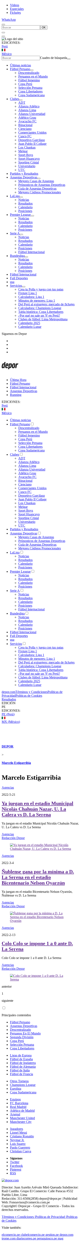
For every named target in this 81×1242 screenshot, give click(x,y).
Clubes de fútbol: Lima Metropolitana (43, 319)
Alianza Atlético (28, 106)
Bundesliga (17, 255)
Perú (5, 46)
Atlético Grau (27, 117)
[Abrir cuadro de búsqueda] (3, 24)
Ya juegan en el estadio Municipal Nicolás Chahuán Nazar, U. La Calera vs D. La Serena (37, 809)
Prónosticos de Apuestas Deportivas (41, 185)
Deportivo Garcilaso (31, 140)
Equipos (15, 1099)
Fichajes (15, 12)
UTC (21, 170)
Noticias (23, 199)
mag (60, 1238)
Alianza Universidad (31, 114)
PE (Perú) (8, 714)
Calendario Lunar (29, 326)
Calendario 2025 (29, 323)
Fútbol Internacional (31, 252)
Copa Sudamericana (31, 95)
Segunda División (21, 1037)
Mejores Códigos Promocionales (39, 192)
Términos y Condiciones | (18, 1217)
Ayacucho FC (27, 121)
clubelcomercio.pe (33, 1234)
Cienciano (25, 129)
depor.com (8, 692)
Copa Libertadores (30, 91)
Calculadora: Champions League (39, 308)
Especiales (17, 9)
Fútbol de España (21, 1059)
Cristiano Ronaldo (22, 1136)
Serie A (15, 233)
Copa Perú (25, 84)
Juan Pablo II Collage (32, 143)
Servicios (16, 285)
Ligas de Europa (21, 1055)
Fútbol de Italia (20, 1070)
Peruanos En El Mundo (25, 1033)
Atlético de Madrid (22, 1110)
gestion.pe (52, 1234)
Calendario (25, 207)
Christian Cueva (20, 1151)
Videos (14, 5)
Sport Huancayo (29, 158)
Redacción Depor (13, 838)
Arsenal (15, 1114)
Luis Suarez (18, 1144)
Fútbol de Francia (21, 1074)
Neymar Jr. (17, 1140)
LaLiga (15, 196)
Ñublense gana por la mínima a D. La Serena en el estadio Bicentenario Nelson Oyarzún (38, 877)
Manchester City (21, 1122)
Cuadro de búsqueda (53, 58)
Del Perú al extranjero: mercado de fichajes (46, 304)
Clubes (14, 99)
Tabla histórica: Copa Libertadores (40, 312)
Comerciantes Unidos (32, 132)
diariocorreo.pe (26, 1238)
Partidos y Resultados (24, 173)
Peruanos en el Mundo (33, 76)
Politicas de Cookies (29, 695)
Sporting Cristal (28, 162)
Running (15, 395)
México (7, 54)
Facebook (16, 1166)
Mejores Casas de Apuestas (36, 181)
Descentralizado (28, 72)
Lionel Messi (18, 1132)
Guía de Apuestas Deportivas (37, 188)
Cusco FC (25, 136)
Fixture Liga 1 (27, 293)
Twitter (14, 1162)
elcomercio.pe (11, 1234)
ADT (21, 102)
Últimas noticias (20, 65)
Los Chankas (27, 147)
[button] (40, 707)
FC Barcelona (19, 1103)
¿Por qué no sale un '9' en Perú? (39, 315)
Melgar (23, 151)
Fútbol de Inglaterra (23, 1063)
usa (12, 282)
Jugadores (16, 1129)
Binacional (25, 125)
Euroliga (15, 1088)
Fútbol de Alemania (23, 1066)
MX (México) (11, 721)
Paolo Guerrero (20, 1147)
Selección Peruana (30, 87)
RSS (13, 1173)
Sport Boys (25, 155)
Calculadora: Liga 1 (31, 297)
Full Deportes (19, 278)
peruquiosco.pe (47, 1238)
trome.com (9, 1238)
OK (44, 27)
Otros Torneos (19, 1081)
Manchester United (22, 1118)
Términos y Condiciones (31, 692)
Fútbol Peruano (20, 69)
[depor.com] (10, 373)
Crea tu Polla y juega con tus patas (40, 289)
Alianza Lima (27, 110)
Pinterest (15, 1169)
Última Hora (18, 380)
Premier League (20, 214)
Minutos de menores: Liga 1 (36, 300)
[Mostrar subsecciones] (31, 70)
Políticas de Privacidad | (50, 1217)
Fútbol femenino (29, 80)
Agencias (8, 787)
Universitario (26, 166)
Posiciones (25, 211)
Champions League (23, 1085)
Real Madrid (18, 1107)
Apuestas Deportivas (23, 177)
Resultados (25, 203)
